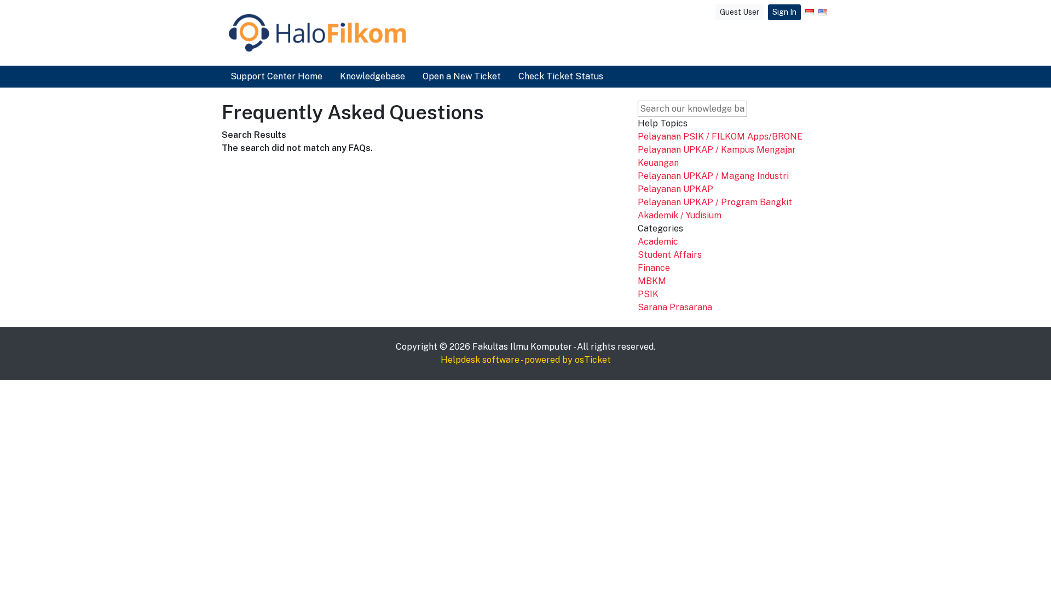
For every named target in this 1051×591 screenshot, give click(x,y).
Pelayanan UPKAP (675, 189)
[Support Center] (317, 33)
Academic (658, 241)
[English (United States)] (822, 12)
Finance (654, 268)
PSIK (648, 294)
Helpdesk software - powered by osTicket (526, 360)
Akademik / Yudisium (679, 215)
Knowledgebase (372, 76)
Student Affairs (670, 255)
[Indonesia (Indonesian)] (809, 12)
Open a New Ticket (462, 76)
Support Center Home (276, 76)
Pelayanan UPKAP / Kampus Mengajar (717, 149)
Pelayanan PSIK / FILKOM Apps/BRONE (720, 136)
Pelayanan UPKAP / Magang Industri (713, 176)
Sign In (784, 12)
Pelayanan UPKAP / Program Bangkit (715, 202)
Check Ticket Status (560, 76)
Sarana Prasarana (675, 307)
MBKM (652, 281)
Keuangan (658, 163)
